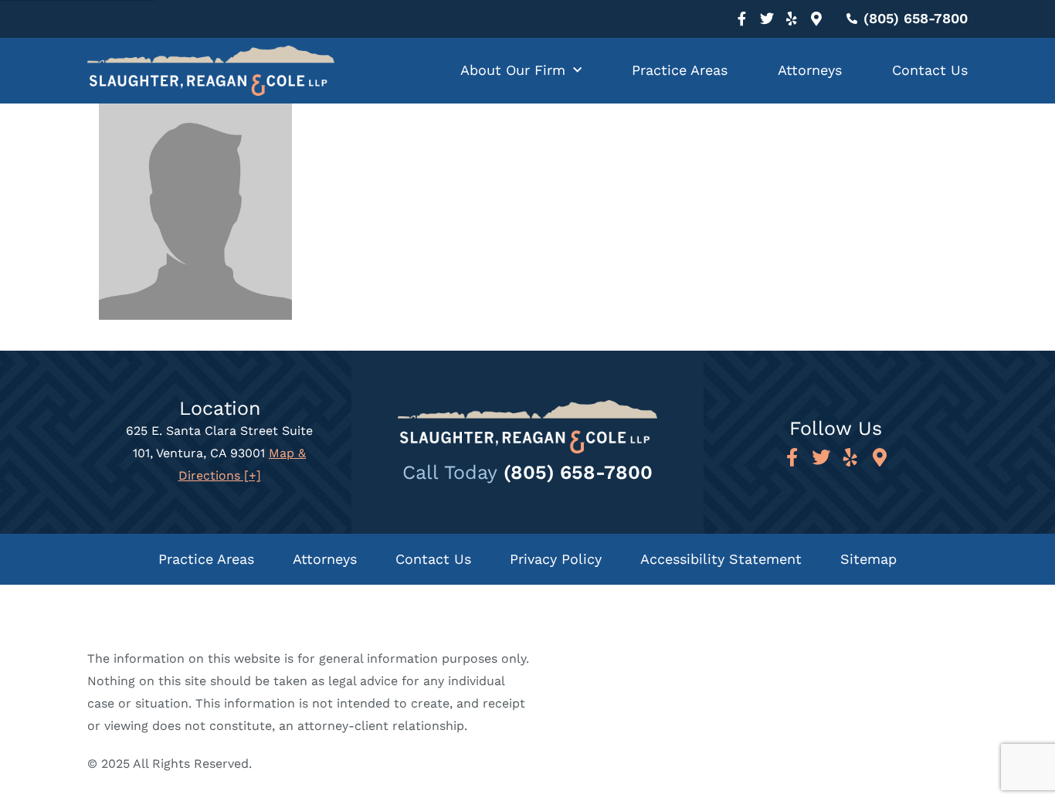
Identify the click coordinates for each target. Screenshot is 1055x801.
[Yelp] (792, 18)
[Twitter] (767, 18)
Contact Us (930, 70)
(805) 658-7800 (578, 472)
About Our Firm (512, 70)
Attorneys (810, 70)
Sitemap (868, 559)
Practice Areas (680, 70)
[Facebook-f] (742, 18)
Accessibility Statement (721, 559)
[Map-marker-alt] (816, 18)
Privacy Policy (556, 559)
